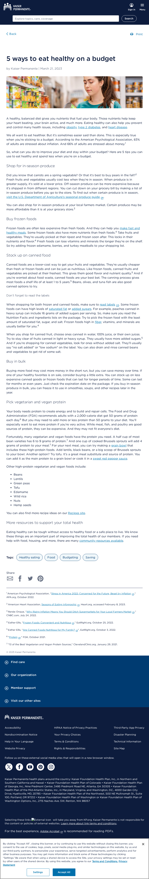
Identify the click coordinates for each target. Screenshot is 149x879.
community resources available (101, 540)
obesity (71, 127)
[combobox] (66, 18)
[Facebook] (19, 767)
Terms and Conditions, (105, 861)
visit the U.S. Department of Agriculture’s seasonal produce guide (53, 197)
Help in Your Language (19, 741)
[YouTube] (29, 767)
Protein (13, 637)
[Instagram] (50, 767)
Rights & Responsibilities (69, 748)
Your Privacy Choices (67, 734)
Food (51, 557)
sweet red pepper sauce (110, 458)
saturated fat (58, 309)
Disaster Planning (125, 734)
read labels (107, 304)
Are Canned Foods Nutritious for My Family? (49, 630)
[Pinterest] (40, 767)
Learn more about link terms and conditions (88, 823)
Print (139, 34)
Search (129, 18)
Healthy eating (29, 557)
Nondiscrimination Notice (21, 734)
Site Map (119, 748)
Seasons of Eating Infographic (58, 604)
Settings (38, 872)
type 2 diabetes (89, 127)
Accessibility (13, 727)
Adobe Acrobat (50, 831)
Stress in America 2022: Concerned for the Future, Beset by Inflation (91, 593)
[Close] (143, 844)
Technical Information (127, 741)
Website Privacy (15, 748)
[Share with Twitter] (30, 578)
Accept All (64, 872)
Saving (90, 557)
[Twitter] (8, 767)
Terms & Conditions (66, 741)
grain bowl (118, 445)
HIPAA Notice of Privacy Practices (75, 727)
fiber (98, 322)
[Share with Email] (10, 578)
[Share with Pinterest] (40, 578)
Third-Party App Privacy (129, 727)
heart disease (117, 127)
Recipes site (76, 513)
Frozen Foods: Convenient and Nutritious (47, 622)
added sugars (81, 309)
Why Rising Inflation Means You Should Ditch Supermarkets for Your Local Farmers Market (79, 611)
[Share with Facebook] (20, 578)
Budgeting (70, 557)
